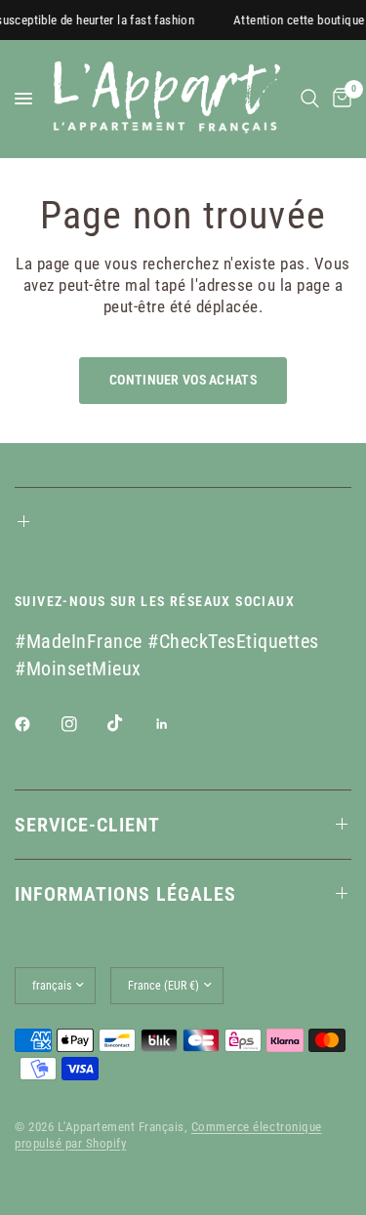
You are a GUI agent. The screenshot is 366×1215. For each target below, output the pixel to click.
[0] (338, 98)
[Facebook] (36, 724)
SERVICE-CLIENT (87, 824)
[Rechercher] (310, 98)
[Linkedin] (175, 724)
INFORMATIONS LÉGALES (125, 894)
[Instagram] (82, 724)
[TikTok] (128, 723)
